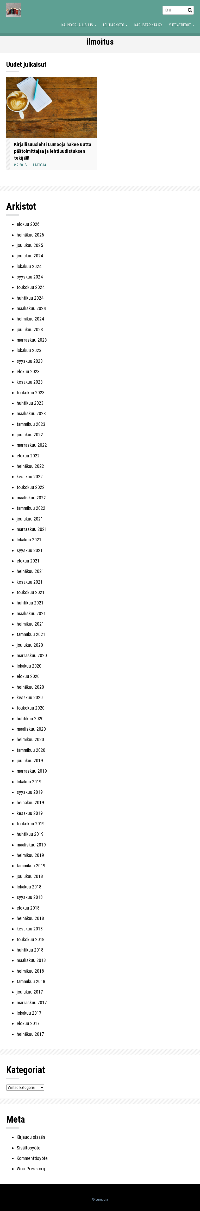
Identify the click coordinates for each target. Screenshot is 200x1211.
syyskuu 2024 (30, 277)
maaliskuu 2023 (31, 413)
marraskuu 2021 (32, 529)
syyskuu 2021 (30, 550)
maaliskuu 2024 (31, 308)
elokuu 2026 (28, 224)
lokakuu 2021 (29, 539)
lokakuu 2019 (29, 781)
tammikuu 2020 (31, 750)
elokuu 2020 (28, 676)
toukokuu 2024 (31, 287)
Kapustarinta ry (148, 25)
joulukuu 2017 (30, 992)
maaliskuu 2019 (31, 844)
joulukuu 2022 (30, 434)
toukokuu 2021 (31, 592)
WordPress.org (31, 1168)
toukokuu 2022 (31, 487)
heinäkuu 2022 (30, 466)
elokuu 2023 (28, 371)
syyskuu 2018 (30, 897)
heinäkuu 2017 (30, 1034)
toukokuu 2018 (31, 939)
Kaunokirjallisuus (77, 25)
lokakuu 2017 (29, 1013)
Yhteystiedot (180, 25)
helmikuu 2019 (30, 855)
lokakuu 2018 (29, 886)
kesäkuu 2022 (30, 476)
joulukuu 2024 (30, 255)
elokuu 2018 (28, 908)
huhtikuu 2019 (30, 834)
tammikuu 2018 (31, 981)
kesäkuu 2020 (30, 697)
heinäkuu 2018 (30, 918)
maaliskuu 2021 (31, 613)
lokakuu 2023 (29, 350)
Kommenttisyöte (32, 1158)
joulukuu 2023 (30, 329)
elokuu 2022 (28, 455)
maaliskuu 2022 (31, 497)
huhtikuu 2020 (30, 718)
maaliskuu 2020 (31, 729)
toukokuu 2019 (31, 823)
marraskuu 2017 (32, 1002)
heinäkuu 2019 (30, 802)
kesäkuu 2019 (30, 813)
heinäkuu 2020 (30, 687)
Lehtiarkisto (114, 25)
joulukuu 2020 (30, 645)
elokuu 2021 (28, 561)
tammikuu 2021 (31, 634)
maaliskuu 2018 (31, 960)
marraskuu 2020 (32, 655)
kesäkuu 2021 (30, 582)
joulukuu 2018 (30, 876)
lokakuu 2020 (29, 666)
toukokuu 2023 (31, 392)
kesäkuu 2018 (30, 928)
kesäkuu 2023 (30, 382)
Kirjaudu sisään (31, 1137)
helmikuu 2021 (30, 624)
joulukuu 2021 (30, 519)
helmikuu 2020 (30, 739)
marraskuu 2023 (32, 340)
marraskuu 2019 (32, 771)
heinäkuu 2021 (30, 571)
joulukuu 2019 (30, 760)
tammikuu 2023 (31, 424)
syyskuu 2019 (30, 792)
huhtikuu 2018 (30, 950)
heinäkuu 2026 (30, 235)
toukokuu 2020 (31, 708)
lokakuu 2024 (29, 266)
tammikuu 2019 (31, 865)
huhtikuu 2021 (30, 603)
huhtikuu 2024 (30, 298)
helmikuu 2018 (30, 971)
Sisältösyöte (28, 1148)
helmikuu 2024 (30, 319)
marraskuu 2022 (32, 445)
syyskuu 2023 (30, 361)
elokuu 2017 (28, 1023)
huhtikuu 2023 (30, 403)
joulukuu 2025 (30, 245)
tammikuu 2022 (31, 508)
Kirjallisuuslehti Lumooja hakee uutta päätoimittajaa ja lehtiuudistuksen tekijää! (52, 151)
